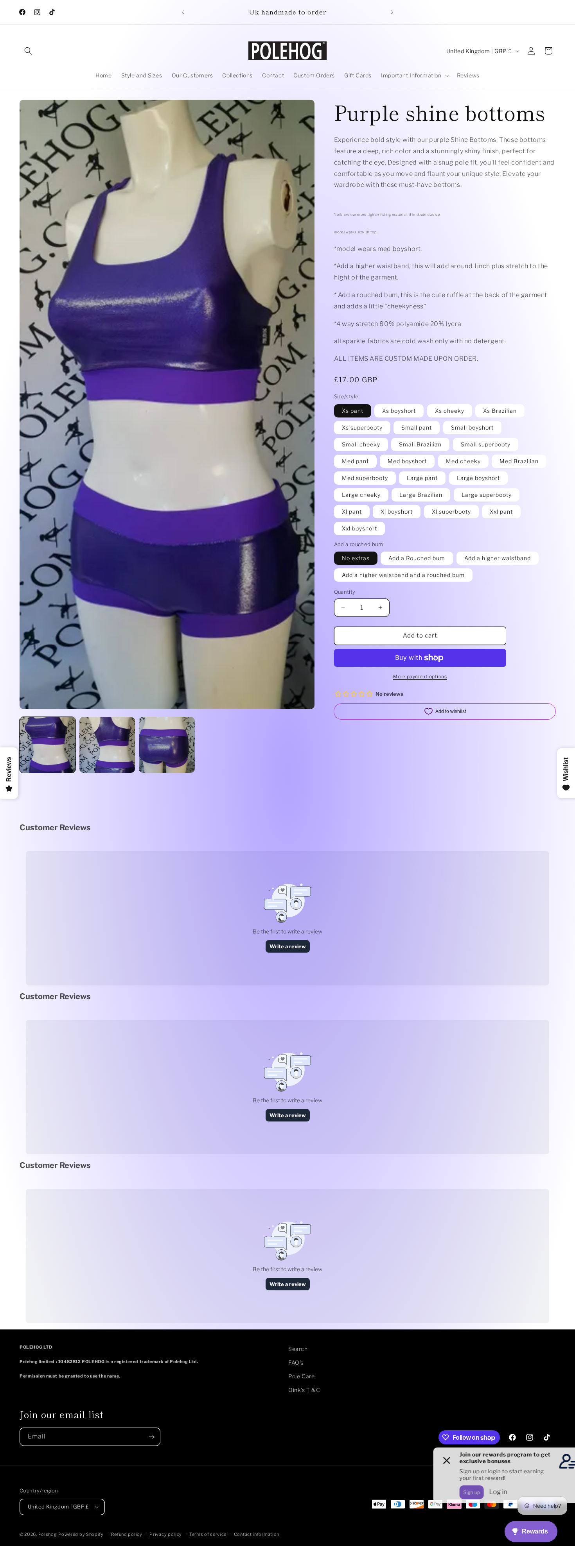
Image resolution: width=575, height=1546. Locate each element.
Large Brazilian (420, 494)
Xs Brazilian (500, 410)
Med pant (355, 461)
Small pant (416, 427)
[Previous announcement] (183, 12)
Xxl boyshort (359, 528)
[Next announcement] (392, 12)
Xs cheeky (449, 410)
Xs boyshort (399, 410)
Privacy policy (165, 1534)
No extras (356, 558)
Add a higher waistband (497, 558)
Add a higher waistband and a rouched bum (403, 574)
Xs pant (352, 410)
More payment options (420, 676)
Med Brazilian (519, 461)
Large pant (422, 478)
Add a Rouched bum (416, 558)
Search (298, 1348)
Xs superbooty (362, 427)
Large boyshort (478, 478)
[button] (28, 50)
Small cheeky (361, 444)
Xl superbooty (451, 511)
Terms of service (207, 1534)
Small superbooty (485, 444)
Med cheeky (463, 461)
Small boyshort (472, 427)
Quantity (345, 592)
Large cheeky (361, 494)
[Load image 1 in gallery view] (47, 745)
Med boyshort (407, 461)
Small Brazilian (420, 444)
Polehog (47, 1534)
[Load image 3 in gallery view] (167, 745)
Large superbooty (487, 494)
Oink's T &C (304, 1390)
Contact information (256, 1534)
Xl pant (352, 511)
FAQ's (296, 1362)
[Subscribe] (151, 1437)
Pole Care (301, 1376)
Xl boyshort (397, 511)
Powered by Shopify (81, 1534)
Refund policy (126, 1534)
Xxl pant (501, 511)
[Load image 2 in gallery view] (107, 745)
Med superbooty (365, 478)
